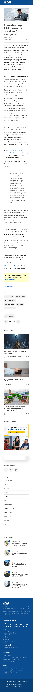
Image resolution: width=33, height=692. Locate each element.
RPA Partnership (9, 508)
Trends (6, 532)
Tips (5, 528)
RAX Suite (6, 631)
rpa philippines (10, 308)
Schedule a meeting (10, 266)
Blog (4, 636)
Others (6, 496)
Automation (10, 356)
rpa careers (20, 296)
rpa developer (10, 300)
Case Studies (7, 634)
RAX (6, 37)
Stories (8, 384)
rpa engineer (9, 304)
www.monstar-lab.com (10, 647)
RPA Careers (7, 39)
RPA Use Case (18, 356)
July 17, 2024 (12, 37)
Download (6, 639)
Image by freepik (8, 286)
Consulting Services (9, 633)
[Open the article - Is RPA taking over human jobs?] (10, 369)
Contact (5, 638)
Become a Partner (9, 641)
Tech (5, 524)
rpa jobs (20, 304)
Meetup (6, 492)
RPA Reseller (8, 512)
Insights (6, 488)
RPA (7, 414)
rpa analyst (9, 296)
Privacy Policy (7, 643)
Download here (10, 279)
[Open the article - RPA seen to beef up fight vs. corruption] (10, 341)
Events (6, 484)
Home (5, 630)
